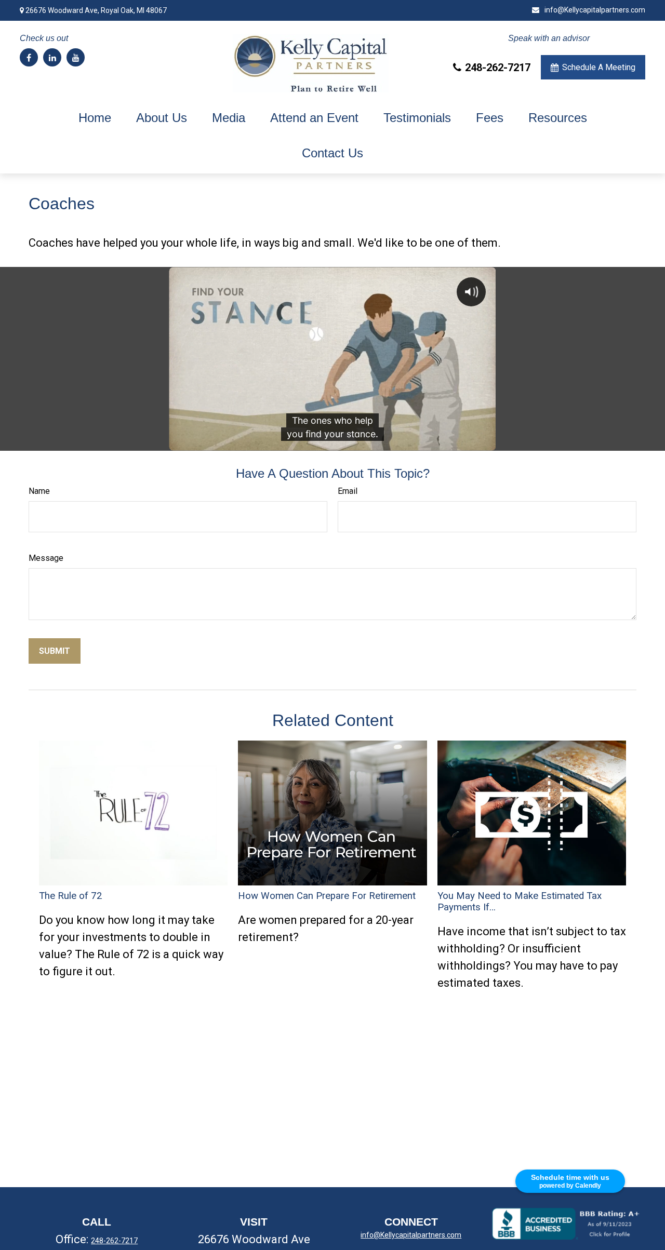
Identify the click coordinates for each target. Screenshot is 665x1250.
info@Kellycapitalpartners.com (594, 10)
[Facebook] (29, 57)
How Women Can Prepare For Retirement (327, 896)
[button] (95, 118)
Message (46, 558)
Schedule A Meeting (598, 67)
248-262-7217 (497, 67)
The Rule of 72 (70, 896)
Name (39, 491)
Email (347, 491)
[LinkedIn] (52, 57)
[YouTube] (75, 57)
